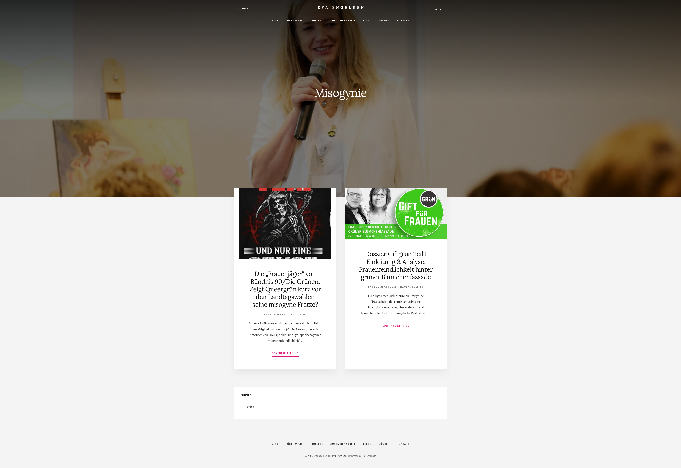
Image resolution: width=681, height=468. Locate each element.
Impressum (354, 456)
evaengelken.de (321, 456)
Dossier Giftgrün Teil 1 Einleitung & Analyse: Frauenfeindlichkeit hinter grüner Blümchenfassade (396, 265)
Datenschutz (369, 456)
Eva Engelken (341, 7)
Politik (300, 314)
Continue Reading (285, 354)
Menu (438, 9)
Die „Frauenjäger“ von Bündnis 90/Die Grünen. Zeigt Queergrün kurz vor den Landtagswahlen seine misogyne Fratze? (285, 289)
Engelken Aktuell (278, 314)
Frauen (404, 287)
